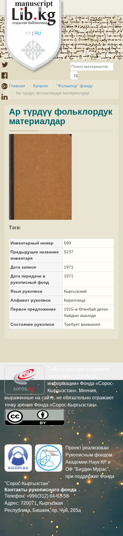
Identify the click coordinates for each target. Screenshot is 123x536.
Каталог (40, 85)
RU (38, 33)
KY (28, 33)
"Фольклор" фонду (74, 85)
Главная (17, 85)
